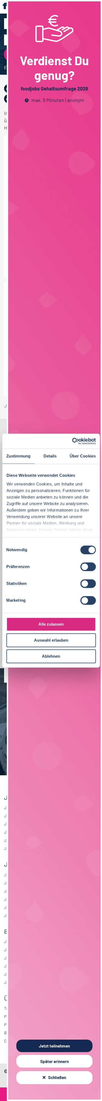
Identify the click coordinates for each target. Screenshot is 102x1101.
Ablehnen (51, 656)
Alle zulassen (51, 624)
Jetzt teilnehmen (54, 1045)
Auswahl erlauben (51, 640)
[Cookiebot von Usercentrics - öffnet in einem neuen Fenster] (73, 441)
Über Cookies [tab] (83, 456)
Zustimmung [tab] (18, 456)
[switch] (88, 566)
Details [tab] (50, 456)
